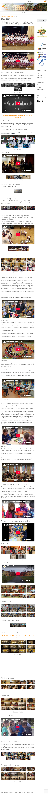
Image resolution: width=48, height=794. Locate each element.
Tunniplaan (41, 20)
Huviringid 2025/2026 (41, 70)
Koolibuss (39, 73)
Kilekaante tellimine (40, 82)
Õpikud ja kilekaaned (41, 84)
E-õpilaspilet (39, 75)
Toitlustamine (39, 72)
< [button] (38, 32)
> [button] (45, 32)
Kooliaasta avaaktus (41, 89)
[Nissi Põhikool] (24, 7)
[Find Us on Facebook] (45, 0)
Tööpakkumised (4, 2)
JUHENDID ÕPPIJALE (41, 77)
